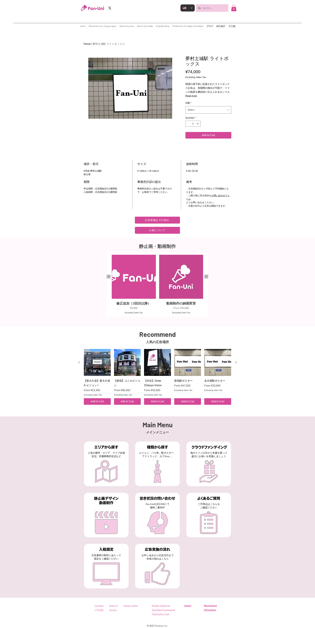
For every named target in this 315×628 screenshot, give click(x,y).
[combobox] (208, 109)
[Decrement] (188, 124)
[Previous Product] (109, 277)
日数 (188, 103)
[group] (157, 284)
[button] (234, 8)
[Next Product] (206, 277)
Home (87, 44)
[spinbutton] (193, 124)
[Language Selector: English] (187, 7)
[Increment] (198, 124)
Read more (191, 95)
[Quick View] (97, 362)
